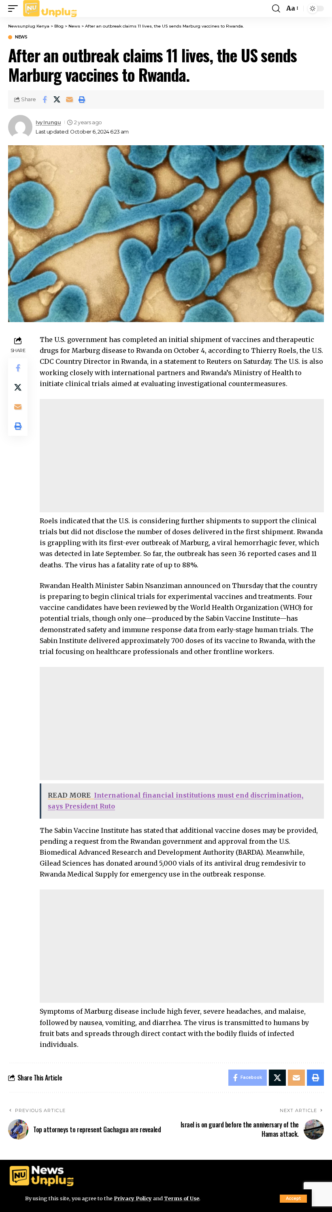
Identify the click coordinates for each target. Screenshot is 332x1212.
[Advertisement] (182, 455)
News (21, 37)
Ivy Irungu (48, 122)
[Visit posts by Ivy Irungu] (20, 127)
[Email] (69, 99)
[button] (293, 1199)
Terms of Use (181, 1198)
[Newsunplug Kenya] (50, 8)
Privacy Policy (133, 1198)
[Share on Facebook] (44, 99)
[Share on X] (57, 99)
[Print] (82, 99)
